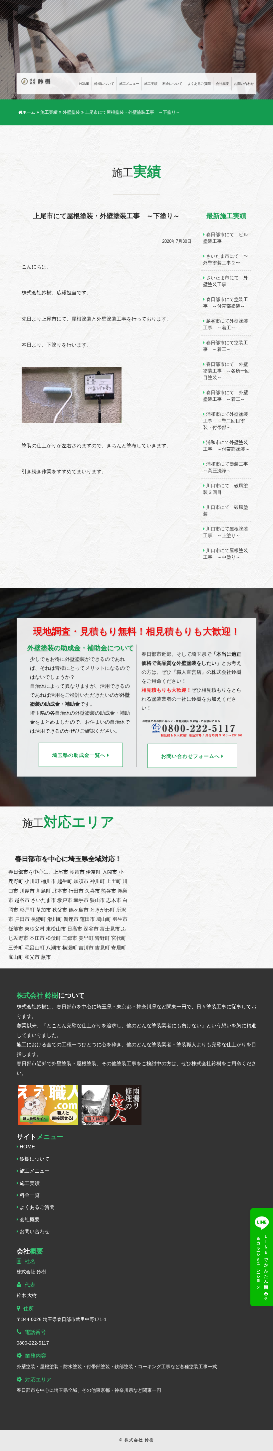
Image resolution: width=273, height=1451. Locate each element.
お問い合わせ (244, 83)
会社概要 (222, 83)
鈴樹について (104, 83)
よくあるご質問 (199, 83)
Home (84, 83)
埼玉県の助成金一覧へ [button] (79, 755)
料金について (172, 83)
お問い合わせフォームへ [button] (191, 756)
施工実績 (150, 83)
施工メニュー (129, 83)
